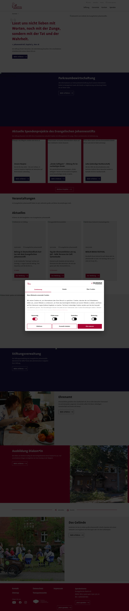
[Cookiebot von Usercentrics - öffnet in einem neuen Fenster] (94, 283)
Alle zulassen (90, 326)
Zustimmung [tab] (38, 289)
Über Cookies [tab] (91, 289)
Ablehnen (39, 326)
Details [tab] (64, 289)
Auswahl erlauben (64, 326)
